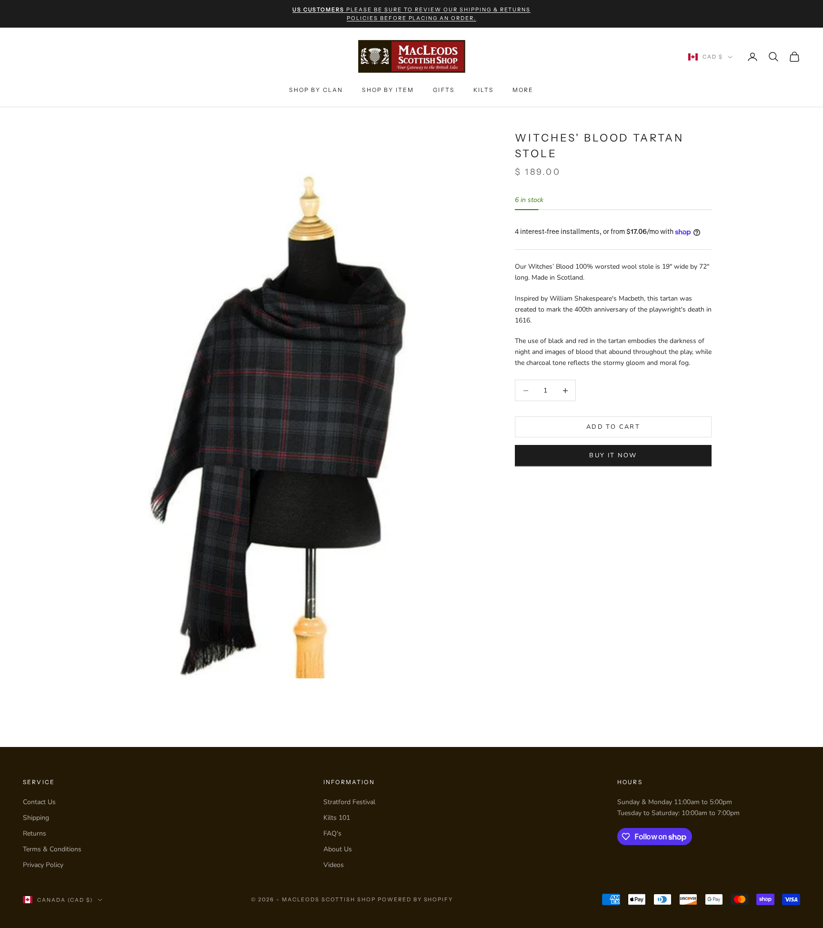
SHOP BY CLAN (316, 89)
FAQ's (332, 833)
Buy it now (613, 455)
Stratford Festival (349, 802)
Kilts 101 (336, 817)
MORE (523, 89)
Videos (333, 864)
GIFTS (443, 89)
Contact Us (39, 802)
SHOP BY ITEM (388, 89)
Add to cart (613, 427)
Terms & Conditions (52, 849)
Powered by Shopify (415, 899)
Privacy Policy (43, 864)
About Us (337, 849)
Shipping (36, 817)
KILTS (483, 89)
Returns (34, 833)
